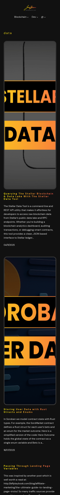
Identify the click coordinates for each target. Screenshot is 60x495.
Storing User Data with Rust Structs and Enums (25, 410)
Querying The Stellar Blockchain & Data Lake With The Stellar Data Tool (29, 196)
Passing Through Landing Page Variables (27, 467)
